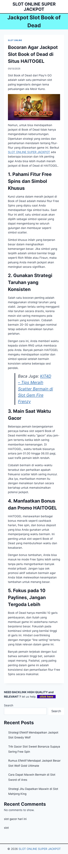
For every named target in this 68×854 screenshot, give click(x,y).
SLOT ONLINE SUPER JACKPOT (40, 849)
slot (6, 827)
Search (8, 705)
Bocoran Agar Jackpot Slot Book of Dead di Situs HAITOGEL (33, 54)
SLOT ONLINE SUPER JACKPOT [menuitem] (29, 152)
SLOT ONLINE (15, 40)
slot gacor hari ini (15, 819)
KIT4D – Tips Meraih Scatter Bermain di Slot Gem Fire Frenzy (35, 389)
